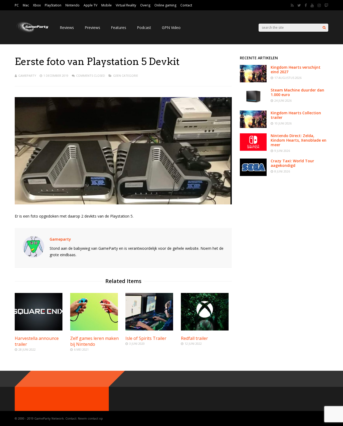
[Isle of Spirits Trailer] (149, 329)
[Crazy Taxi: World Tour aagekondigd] (253, 174)
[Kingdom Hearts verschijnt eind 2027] (253, 80)
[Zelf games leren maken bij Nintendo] (94, 329)
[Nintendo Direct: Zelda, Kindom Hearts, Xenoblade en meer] (253, 149)
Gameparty (27, 76)
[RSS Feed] (292, 5)
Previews (92, 27)
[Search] (324, 28)
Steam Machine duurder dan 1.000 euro (297, 92)
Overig (145, 5)
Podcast (144, 27)
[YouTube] (312, 5)
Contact (186, 5)
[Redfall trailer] (205, 329)
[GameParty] (32, 32)
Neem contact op (90, 418)
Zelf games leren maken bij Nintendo (94, 341)
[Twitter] (299, 5)
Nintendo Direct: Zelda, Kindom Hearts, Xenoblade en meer (298, 140)
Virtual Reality (126, 5)
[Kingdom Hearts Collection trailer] (253, 126)
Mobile (106, 5)
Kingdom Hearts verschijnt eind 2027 (295, 69)
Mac (26, 5)
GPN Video (171, 27)
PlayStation (53, 5)
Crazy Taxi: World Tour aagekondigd (292, 163)
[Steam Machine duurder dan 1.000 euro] (253, 103)
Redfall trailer (194, 338)
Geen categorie (125, 76)
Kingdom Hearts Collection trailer (296, 115)
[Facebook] (306, 5)
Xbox (37, 5)
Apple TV (90, 5)
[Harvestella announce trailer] (38, 329)
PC (17, 5)
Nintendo (72, 5)
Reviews (67, 27)
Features (118, 27)
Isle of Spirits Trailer (145, 338)
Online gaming (165, 5)
